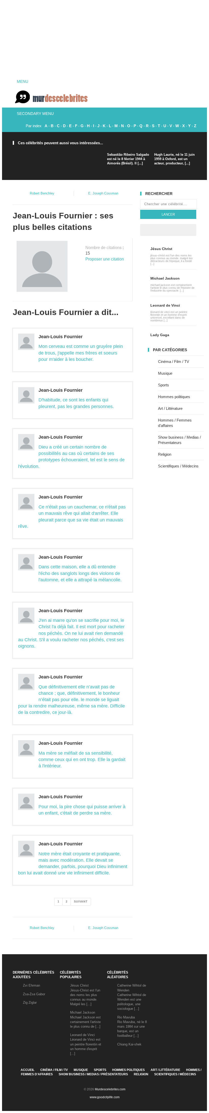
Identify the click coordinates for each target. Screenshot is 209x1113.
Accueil (27, 1070)
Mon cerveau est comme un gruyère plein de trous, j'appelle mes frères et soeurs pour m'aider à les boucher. (80, 353)
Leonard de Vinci (165, 305)
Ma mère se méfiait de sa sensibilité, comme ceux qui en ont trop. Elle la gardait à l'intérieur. (81, 759)
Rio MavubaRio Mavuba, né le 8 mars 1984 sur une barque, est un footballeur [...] (132, 1026)
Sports (163, 385)
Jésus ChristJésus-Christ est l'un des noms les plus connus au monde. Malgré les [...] (85, 995)
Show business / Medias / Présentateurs (93, 1074)
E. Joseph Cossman (103, 193)
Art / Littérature (170, 408)
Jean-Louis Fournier (60, 336)
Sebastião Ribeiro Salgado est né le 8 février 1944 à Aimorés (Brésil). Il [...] (128, 159)
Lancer (168, 214)
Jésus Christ (161, 249)
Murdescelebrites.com (110, 1089)
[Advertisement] (104, 38)
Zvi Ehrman (31, 985)
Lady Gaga (159, 335)
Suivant (81, 901)
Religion (164, 454)
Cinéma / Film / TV (173, 361)
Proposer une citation (104, 259)
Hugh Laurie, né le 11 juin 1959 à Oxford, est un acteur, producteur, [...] (174, 159)
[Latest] (168, 229)
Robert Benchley (42, 193)
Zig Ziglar (30, 1002)
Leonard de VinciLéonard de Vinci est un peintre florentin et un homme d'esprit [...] (85, 1044)
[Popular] (158, 229)
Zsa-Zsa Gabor (34, 994)
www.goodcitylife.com (105, 1097)
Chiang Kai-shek (129, 1044)
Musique (165, 373)
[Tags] (178, 229)
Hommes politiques (174, 397)
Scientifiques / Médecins (178, 466)
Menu (22, 81)
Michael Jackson (165, 278)
